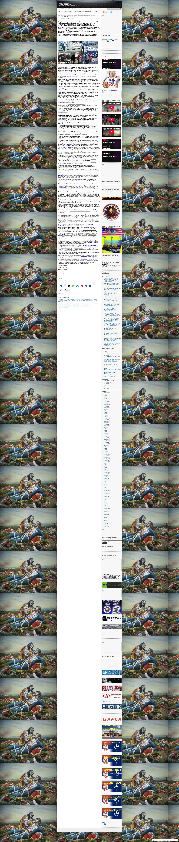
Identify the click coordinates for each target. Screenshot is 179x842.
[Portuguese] (107, 40)
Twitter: (104, 55)
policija (73, 300)
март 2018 (106, 416)
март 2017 (106, 434)
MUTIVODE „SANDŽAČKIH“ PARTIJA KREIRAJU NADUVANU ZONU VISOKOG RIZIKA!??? (111, 328)
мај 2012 (105, 517)
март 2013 (106, 506)
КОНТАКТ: (68, 8)
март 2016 (106, 452)
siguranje (90, 300)
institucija (71, 299)
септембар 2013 (107, 497)
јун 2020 (105, 395)
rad (81, 300)
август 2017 (106, 427)
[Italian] (116, 39)
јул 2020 (105, 394)
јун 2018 (105, 412)
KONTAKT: (106, 349)
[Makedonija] (111, 42)
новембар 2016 (107, 440)
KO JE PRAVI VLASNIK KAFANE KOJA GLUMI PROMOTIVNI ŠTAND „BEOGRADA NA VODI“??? (112, 367)
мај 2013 (105, 503)
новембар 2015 (107, 458)
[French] (111, 39)
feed (106, 12)
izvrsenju (78, 299)
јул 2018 (105, 410)
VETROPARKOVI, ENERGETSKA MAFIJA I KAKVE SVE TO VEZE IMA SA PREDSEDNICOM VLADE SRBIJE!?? (112, 305)
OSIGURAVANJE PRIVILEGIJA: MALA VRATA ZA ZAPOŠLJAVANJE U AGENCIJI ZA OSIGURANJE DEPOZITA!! (73, 306)
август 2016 (106, 445)
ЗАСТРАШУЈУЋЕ (107, 382)
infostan (68, 299)
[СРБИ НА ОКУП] (112, 650)
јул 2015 (105, 464)
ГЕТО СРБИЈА (65, 4)
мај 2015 (105, 467)
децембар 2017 (107, 421)
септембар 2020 (107, 392)
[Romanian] (113, 40)
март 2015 (106, 470)
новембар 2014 (107, 476)
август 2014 (106, 481)
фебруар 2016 (107, 454)
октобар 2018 (106, 406)
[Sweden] (106, 43)
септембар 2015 (107, 461)
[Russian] (109, 40)
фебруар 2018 (107, 418)
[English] (103, 39)
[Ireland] (110, 43)
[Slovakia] (115, 42)
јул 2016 (105, 446)
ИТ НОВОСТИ (106, 383)
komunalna (86, 299)
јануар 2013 (106, 509)
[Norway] (117, 42)
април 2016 (106, 451)
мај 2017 (105, 431)
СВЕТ (105, 386)
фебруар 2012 (107, 521)
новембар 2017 (107, 422)
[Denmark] (110, 42)
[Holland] (103, 43)
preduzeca (76, 300)
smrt (93, 300)
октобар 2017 (106, 424)
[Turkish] (103, 42)
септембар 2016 (107, 443)
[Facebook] (105, 824)
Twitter (113, 12)
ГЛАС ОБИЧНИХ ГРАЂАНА (69, 11)
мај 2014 (105, 485)
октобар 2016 (106, 442)
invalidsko (75, 299)
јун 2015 (105, 466)
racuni (79, 300)
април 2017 (106, 433)
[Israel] (113, 43)
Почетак (61, 11)
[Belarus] (108, 43)
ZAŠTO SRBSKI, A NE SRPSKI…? (110, 364)
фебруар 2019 (107, 400)
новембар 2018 (107, 404)
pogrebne (69, 300)
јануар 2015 (106, 473)
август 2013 (106, 499)
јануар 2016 (106, 455)
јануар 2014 (106, 491)
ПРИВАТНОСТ (107, 385)
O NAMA (105, 351)
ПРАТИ (104, 543)
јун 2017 (105, 430)
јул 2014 (105, 482)
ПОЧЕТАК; (62, 8)
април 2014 (106, 487)
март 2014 (106, 488)
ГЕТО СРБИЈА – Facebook (109, 52)
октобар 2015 (106, 460)
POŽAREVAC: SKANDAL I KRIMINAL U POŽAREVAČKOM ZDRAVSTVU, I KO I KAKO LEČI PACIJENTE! (112, 354)
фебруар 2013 (107, 508)
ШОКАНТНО (106, 388)
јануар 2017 (106, 437)
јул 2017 (105, 428)
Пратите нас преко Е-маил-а (109, 537)
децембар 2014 (107, 475)
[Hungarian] (111, 40)
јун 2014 (105, 484)
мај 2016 (105, 449)
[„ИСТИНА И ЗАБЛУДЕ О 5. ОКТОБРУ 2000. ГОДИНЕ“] (112, 252)
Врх (120, 829)
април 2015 (106, 469)
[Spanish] (104, 40)
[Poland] (113, 42)
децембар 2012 (107, 511)
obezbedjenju (94, 299)
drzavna (61, 299)
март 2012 (106, 520)
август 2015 (106, 463)
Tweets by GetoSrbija (106, 56)
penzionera (65, 300)
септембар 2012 (107, 515)
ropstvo (87, 300)
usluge (59, 301)
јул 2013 (105, 500)
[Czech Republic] (104, 43)
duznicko (64, 299)
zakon (61, 301)
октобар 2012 (106, 514)
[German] (106, 39)
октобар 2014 (106, 478)
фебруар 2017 (107, 436)
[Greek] (115, 43)
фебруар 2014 (107, 490)
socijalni (96, 300)
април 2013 (106, 505)
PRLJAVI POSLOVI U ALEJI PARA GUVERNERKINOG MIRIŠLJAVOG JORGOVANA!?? (75, 304)
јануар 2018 (106, 419)
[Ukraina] (108, 42)
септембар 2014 (107, 479)
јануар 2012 (106, 523)
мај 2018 (105, 413)
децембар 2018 (107, 403)
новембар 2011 (107, 526)
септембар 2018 (107, 407)
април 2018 (106, 415)
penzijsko (61, 300)
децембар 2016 (107, 439)
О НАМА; (74, 8)
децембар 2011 (107, 524)
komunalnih (90, 299)
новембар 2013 (107, 494)
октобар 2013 (106, 496)
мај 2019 (105, 398)
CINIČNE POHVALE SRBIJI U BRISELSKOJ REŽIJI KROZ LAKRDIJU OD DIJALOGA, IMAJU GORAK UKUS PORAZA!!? (112, 324)
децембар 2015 (107, 457)
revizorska (84, 300)
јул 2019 (105, 397)
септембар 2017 (107, 425)
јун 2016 (105, 448)
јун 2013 (105, 502)
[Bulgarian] (106, 42)
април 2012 (106, 518)
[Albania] (111, 43)
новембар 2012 (107, 512)
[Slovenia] (104, 42)
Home (58, 9)
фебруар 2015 (107, 472)
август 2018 (106, 409)
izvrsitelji (82, 299)
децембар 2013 (107, 493)
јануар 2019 (106, 401)
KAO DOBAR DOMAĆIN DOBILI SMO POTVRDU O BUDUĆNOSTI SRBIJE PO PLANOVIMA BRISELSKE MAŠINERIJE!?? (112, 302)
